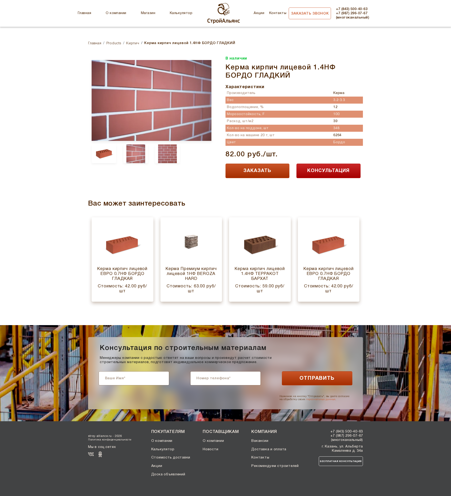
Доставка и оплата (268, 449)
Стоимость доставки (171, 457)
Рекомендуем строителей (275, 466)
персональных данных (320, 399)
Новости (210, 449)
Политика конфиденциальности (110, 440)
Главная (84, 13)
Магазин (148, 13)
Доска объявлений (168, 474)
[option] (151, 100)
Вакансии (259, 441)
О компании (116, 13)
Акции (259, 13)
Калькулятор (181, 13)
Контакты (278, 13)
